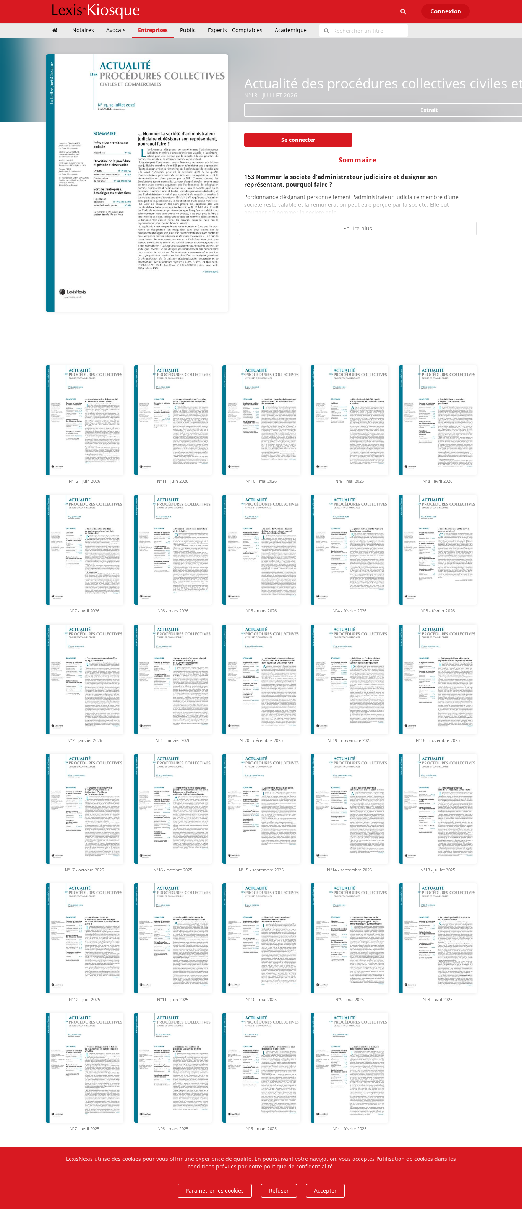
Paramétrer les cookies (215, 1190)
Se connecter (298, 139)
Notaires (83, 30)
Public (188, 30)
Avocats (116, 30)
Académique (291, 30)
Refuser (279, 1190)
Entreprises (153, 30)
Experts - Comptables (235, 30)
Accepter (325, 1190)
